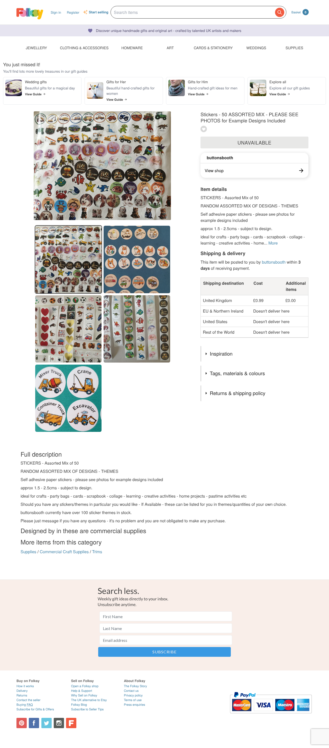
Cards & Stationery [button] (213, 47)
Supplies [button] (294, 47)
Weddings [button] (256, 47)
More (273, 243)
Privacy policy (133, 695)
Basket (298, 12)
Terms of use (133, 700)
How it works (25, 686)
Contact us (131, 690)
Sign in (56, 12)
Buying (24, 704)
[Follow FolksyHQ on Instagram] (59, 723)
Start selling (98, 12)
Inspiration (221, 353)
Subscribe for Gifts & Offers (35, 709)
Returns (21, 695)
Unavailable (254, 142)
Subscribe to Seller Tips (87, 709)
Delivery (22, 690)
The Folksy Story (135, 686)
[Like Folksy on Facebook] (34, 723)
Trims (97, 551)
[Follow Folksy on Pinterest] (21, 723)
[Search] (279, 12)
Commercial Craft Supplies (64, 551)
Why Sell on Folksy (84, 695)
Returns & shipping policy (237, 393)
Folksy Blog (79, 704)
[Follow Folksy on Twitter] (46, 723)
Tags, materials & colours (237, 373)
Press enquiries (134, 704)
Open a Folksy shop (84, 686)
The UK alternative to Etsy (89, 700)
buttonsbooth (220, 158)
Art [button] (170, 47)
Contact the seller (28, 700)
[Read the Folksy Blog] (71, 723)
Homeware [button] (132, 47)
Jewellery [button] (36, 47)
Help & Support (81, 690)
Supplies (28, 551)
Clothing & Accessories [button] (84, 47)
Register (73, 12)
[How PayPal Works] (271, 715)
